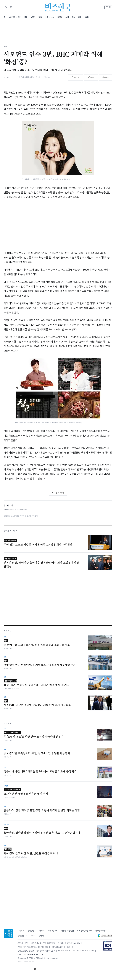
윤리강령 (30, 931)
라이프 (87, 17)
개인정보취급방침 (67, 931)
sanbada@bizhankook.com (15, 509)
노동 (46, 17)
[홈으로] (8, 933)
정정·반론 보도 (23, 936)
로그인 (108, 7)
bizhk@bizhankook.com (32, 954)
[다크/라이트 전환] (6, 7)
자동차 (60, 17)
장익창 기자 (8, 77)
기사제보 (40, 931)
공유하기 (59, 492)
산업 (19, 17)
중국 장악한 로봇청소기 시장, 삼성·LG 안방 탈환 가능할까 (37, 753)
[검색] (11, 7)
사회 (67, 17)
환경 (73, 17)
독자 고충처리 (52, 931)
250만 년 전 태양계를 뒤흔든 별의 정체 (26, 791)
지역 (79, 17)
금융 (25, 17)
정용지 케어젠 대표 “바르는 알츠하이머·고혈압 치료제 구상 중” (40, 771)
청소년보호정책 (100, 931)
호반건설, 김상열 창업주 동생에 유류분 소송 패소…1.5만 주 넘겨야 (42, 830)
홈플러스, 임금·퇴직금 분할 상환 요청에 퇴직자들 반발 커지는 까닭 (42, 810)
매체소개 (21, 931)
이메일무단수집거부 (84, 931)
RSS (33, 936)
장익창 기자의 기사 (11, 531)
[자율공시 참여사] (107, 946)
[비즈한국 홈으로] (58, 7)
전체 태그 (42, 936)
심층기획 (11, 17)
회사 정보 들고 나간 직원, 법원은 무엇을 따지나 (31, 851)
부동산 (33, 17)
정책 (40, 17)
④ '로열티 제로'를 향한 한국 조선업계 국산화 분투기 (33, 734)
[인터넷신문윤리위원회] (104, 936)
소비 (52, 17)
